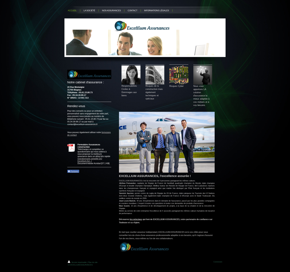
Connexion (217, 262)
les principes (136, 219)
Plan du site (93, 262)
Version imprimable (79, 262)
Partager (74, 171)
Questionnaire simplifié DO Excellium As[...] (90, 160)
